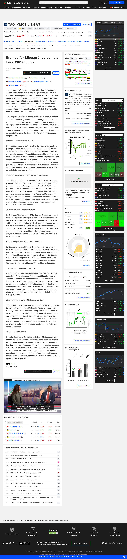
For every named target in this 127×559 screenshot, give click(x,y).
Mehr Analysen (86, 201)
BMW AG (99, 113)
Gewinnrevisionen (72, 305)
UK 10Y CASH (101, 377)
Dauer (67, 58)
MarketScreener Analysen (38, 48)
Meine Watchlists (109, 129)
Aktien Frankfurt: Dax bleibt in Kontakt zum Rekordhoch (25, 476)
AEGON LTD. (100, 203)
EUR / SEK (98, 258)
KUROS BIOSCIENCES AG (104, 123)
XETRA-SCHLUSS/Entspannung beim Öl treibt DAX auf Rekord (28, 469)
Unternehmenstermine (84, 386)
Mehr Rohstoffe (109, 314)
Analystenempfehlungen (22, 45)
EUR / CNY (99, 270)
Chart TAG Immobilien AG (75, 54)
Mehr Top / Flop (109, 179)
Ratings (79, 41)
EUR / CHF (99, 254)
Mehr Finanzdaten (85, 163)
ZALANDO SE (101, 147)
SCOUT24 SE (101, 141)
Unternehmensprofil (73, 90)
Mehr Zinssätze (109, 380)
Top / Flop (102, 7)
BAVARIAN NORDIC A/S (103, 188)
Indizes (99, 22)
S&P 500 (99, 50)
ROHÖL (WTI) (99, 303)
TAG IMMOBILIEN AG (14, 426)
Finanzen (51, 41)
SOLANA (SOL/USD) (102, 339)
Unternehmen (41, 41)
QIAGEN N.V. (100, 158)
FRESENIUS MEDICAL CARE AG (106, 156)
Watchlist (98, 100)
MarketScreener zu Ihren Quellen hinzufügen (38, 73)
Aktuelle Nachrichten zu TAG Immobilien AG (21, 448)
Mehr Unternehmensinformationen (81, 123)
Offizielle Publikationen (75, 45)
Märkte (6, 7)
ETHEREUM (100, 336)
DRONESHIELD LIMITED (104, 125)
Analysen (26, 7)
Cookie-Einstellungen (41, 551)
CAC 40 (99, 46)
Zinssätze (98, 353)
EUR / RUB (99, 256)
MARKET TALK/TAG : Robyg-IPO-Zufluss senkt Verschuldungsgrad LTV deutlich (32, 502)
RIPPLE (99, 343)
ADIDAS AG (100, 138)
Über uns (52, 551)
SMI (98, 43)
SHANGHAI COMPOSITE (104, 57)
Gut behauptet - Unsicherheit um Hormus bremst (24, 480)
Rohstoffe (98, 286)
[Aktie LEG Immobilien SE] (49, 82)
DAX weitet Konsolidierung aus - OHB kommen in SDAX (26, 494)
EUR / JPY (98, 277)
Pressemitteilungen (61, 45)
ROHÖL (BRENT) (100, 306)
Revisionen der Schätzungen (82, 340)
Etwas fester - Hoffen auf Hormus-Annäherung (23, 466)
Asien (120, 22)
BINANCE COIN (101, 341)
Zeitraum (81, 58)
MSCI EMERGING (102, 62)
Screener (86, 7)
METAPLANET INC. (102, 103)
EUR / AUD (99, 268)
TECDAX (99, 41)
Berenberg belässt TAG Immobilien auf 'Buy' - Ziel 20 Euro (73, 32)
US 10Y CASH (101, 370)
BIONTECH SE (101, 108)
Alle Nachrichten (8, 45)
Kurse (14, 41)
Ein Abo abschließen (116, 3)
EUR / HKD (99, 272)
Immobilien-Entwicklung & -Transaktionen (84, 114)
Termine (36, 7)
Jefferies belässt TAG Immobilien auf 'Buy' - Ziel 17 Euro (25, 487)
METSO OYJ (100, 197)
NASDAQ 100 (101, 55)
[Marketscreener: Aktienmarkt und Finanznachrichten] (16, 2)
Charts (19, 41)
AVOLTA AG (100, 201)
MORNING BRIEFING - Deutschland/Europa (22, 459)
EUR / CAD (99, 265)
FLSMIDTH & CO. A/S (103, 195)
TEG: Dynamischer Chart (83, 83)
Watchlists (68, 7)
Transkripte (51, 45)
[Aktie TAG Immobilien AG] (26, 78)
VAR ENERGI (100, 210)
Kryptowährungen (101, 319)
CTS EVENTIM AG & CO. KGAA (105, 110)
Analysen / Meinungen (74, 170)
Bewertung (61, 41)
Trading (77, 7)
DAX (98, 39)
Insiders (43, 45)
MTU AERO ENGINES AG (104, 160)
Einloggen (104, 3)
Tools (94, 7)
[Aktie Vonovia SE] (44, 78)
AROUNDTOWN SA (14, 440)
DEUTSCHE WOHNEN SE (16, 433)
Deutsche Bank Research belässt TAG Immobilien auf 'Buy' (73, 36)
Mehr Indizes (109, 68)
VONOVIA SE (12, 430)
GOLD (97, 301)
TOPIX (99, 60)
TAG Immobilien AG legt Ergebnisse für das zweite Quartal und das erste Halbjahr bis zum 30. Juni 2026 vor (32, 498)
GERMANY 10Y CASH (103, 367)
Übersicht (7, 41)
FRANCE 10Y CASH (102, 374)
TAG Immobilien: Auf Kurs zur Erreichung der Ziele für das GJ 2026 (28, 462)
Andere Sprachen (9, 48)
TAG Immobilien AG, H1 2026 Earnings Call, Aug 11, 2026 (26, 473)
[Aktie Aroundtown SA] (25, 85)
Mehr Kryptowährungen (109, 347)
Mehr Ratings (86, 265)
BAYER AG (100, 153)
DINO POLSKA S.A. (102, 193)
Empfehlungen (46, 7)
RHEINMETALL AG (102, 119)
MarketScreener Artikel (22, 48)
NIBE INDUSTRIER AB (103, 190)
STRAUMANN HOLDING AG (104, 208)
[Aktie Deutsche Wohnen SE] (27, 82)
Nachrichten (16, 7)
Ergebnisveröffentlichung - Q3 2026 (85, 118)
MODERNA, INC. (101, 106)
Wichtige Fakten (35, 45)
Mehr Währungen (109, 280)
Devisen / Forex (100, 234)
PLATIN (98, 310)
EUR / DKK (99, 263)
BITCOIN (99, 334)
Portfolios (58, 7)
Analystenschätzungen (74, 272)
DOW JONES (100, 53)
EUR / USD (99, 249)
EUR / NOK (99, 261)
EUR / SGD (99, 274)
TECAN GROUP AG (102, 206)
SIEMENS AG (100, 145)
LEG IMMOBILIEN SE (14, 437)
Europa (106, 22)
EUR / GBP (99, 251)
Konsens (71, 41)
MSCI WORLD (101, 64)
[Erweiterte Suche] (85, 2)
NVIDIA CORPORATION (103, 121)
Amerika (113, 22)
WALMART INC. (101, 115)
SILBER (98, 308)
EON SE (99, 151)
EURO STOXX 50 (102, 48)
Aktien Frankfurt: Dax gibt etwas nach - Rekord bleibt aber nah (27, 483)
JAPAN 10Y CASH (102, 372)
